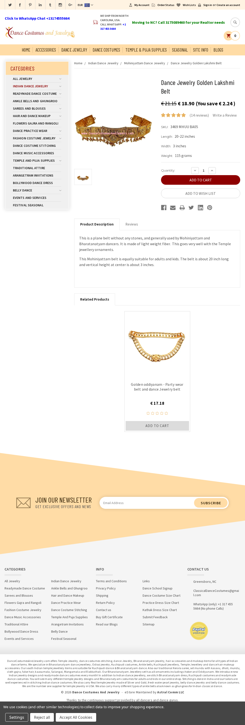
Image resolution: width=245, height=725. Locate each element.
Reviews (131, 224)
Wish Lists (189, 5)
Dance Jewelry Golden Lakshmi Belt (196, 63)
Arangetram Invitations (33, 175)
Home (26, 50)
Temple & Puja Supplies (146, 50)
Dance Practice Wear (30, 131)
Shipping (102, 595)
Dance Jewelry (74, 50)
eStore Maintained (138, 692)
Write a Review (225, 115)
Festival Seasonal (28, 205)
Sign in (207, 5)
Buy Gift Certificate (109, 617)
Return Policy (105, 602)
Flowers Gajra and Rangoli (36, 123)
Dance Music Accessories (33, 153)
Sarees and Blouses (29, 108)
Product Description (97, 224)
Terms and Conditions (111, 581)
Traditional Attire (29, 168)
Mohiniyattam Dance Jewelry (144, 63)
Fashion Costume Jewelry (34, 138)
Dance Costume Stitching (34, 145)
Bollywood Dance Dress (33, 183)
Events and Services (29, 198)
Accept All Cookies (76, 717)
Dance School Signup (158, 588)
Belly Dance (22, 190)
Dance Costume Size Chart (161, 595)
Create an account (228, 5)
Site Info (200, 50)
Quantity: (168, 170)
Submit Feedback (155, 617)
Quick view (157, 344)
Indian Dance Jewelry (30, 86)
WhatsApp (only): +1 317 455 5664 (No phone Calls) (213, 606)
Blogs (218, 50)
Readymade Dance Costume (35, 93)
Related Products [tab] (94, 299)
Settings (16, 717)
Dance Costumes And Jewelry (96, 692)
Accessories (45, 50)
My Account (142, 5)
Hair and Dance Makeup (31, 116)
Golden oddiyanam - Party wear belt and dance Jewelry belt (157, 387)
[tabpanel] (157, 371)
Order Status (165, 5)
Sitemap (149, 624)
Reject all (42, 717)
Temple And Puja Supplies (34, 160)
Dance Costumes (106, 50)
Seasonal (180, 50)
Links (146, 581)
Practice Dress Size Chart (161, 602)
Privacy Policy (106, 588)
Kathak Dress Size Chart (160, 610)
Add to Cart (157, 425)
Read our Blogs (107, 624)
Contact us (103, 610)
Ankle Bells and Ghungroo (35, 101)
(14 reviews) (199, 115)
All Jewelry (22, 79)
